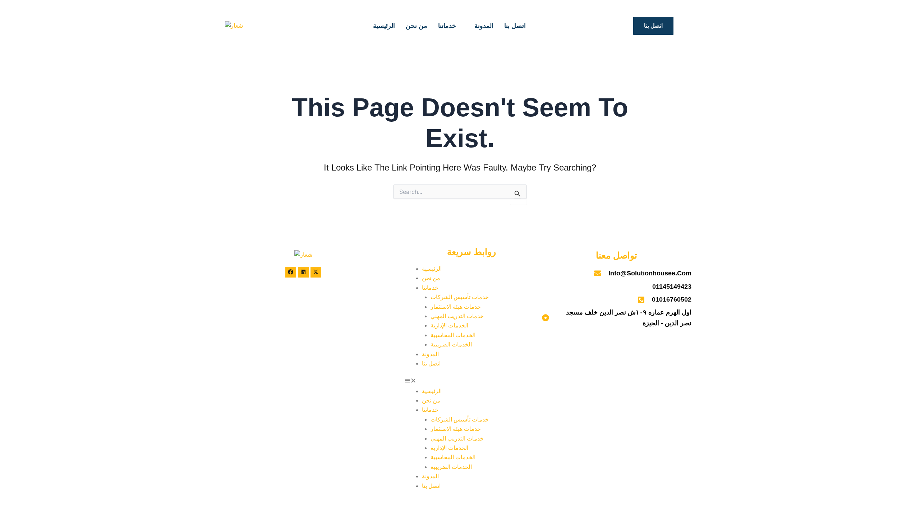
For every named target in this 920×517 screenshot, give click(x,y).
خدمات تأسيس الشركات (460, 297)
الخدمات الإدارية (449, 325)
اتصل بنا (515, 25)
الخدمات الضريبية (451, 344)
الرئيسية (384, 25)
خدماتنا (447, 25)
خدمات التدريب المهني (457, 316)
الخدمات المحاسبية (453, 335)
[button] (471, 381)
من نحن (416, 25)
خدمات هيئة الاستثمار (456, 307)
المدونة (483, 25)
